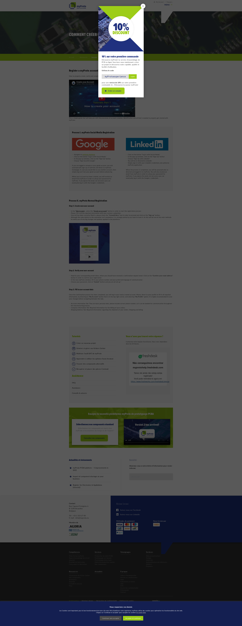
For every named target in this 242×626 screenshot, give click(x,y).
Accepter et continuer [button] (133, 618)
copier (133, 75)
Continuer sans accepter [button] (110, 618)
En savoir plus (141, 612)
